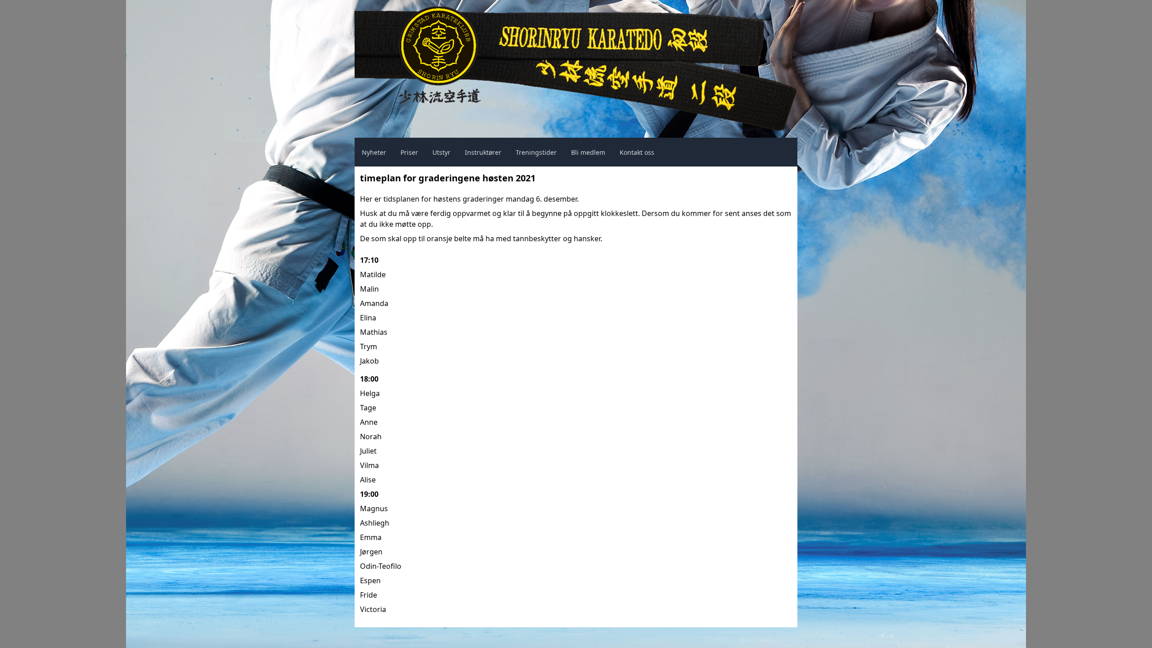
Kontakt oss (637, 152)
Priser (409, 152)
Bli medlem (588, 152)
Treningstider (536, 152)
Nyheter (374, 152)
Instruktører (483, 152)
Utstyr (441, 152)
